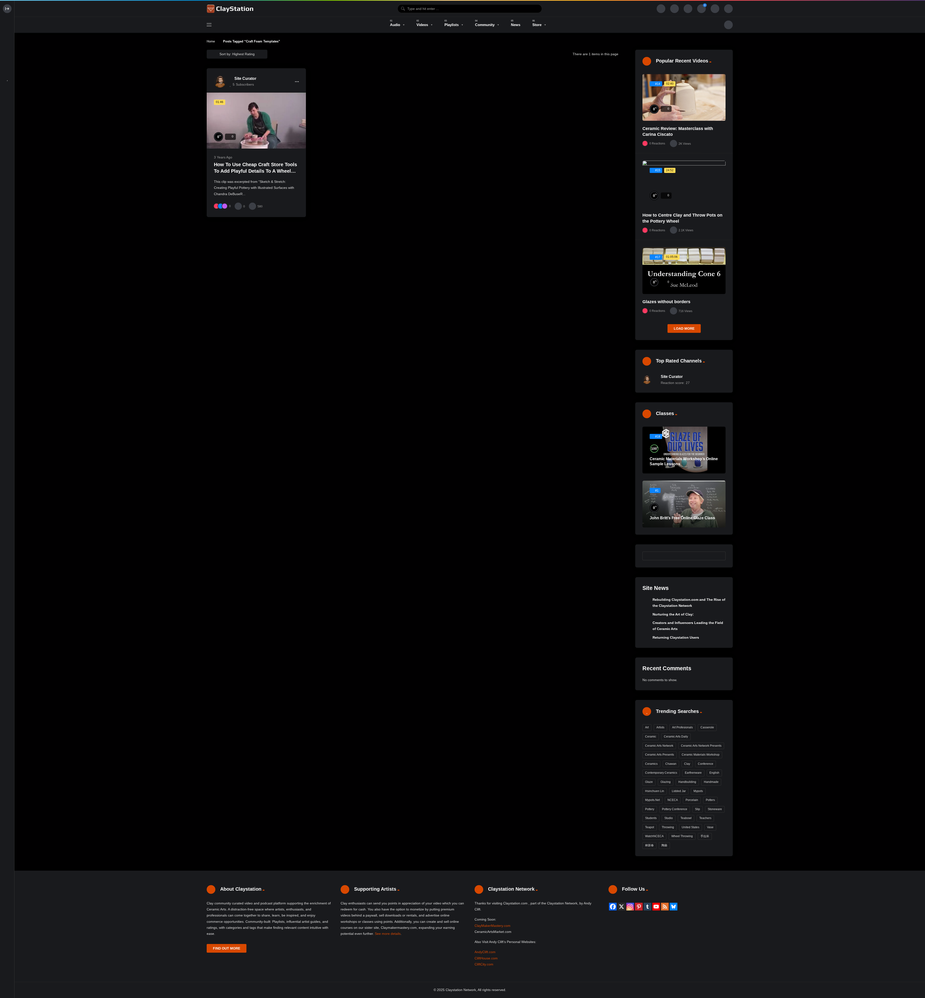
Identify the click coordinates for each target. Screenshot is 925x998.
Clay (687, 764)
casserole (707, 727)
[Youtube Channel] (656, 906)
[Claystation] (231, 8)
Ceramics (651, 764)
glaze (649, 782)
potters (710, 800)
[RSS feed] (665, 906)
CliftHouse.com (486, 958)
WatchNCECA (654, 836)
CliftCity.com (484, 964)
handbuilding (687, 782)
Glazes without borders (666, 301)
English (714, 772)
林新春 (649, 845)
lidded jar (679, 791)
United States (690, 827)
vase (710, 827)
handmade (711, 782)
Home (211, 41)
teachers (705, 818)
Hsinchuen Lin (654, 791)
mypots (698, 791)
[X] (621, 906)
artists (660, 727)
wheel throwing (682, 836)
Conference (705, 764)
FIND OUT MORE (226, 948)
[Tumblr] (647, 906)
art (647, 727)
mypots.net (652, 800)
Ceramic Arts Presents (659, 754)
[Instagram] (630, 906)
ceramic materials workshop (701, 754)
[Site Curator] (220, 81)
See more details (388, 934)
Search (719, 556)
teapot (649, 827)
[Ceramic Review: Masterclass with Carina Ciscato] (684, 97)
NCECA (672, 800)
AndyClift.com (485, 952)
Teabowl (686, 818)
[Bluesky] (673, 906)
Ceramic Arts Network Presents (701, 745)
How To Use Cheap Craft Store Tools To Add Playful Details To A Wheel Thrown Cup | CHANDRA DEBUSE (255, 171)
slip (697, 809)
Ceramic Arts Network (659, 745)
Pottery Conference (674, 809)
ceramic (650, 736)
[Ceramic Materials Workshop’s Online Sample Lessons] (684, 450)
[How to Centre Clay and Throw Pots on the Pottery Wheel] (684, 184)
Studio (668, 818)
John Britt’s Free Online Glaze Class (682, 518)
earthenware (693, 772)
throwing (668, 827)
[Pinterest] (639, 906)
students (651, 818)
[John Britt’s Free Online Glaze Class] (684, 504)
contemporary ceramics (661, 772)
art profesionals (682, 727)
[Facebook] (613, 906)
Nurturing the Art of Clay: (673, 614)
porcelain (692, 800)
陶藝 (664, 845)
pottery (649, 809)
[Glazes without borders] (684, 270)
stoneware (715, 809)
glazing (666, 782)
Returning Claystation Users (676, 637)
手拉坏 (704, 836)
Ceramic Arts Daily (676, 736)
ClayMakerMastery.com (492, 926)
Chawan (670, 764)
